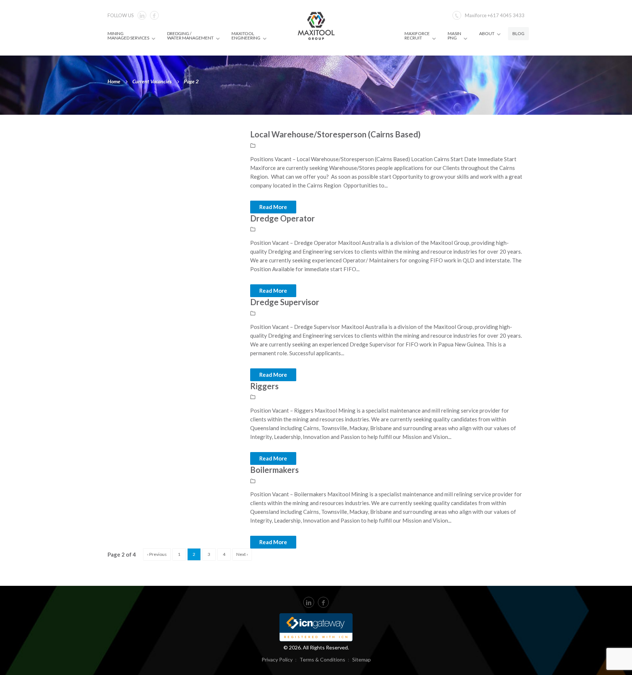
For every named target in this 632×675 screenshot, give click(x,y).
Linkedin (142, 15)
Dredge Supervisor (284, 302)
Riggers (264, 386)
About (486, 33)
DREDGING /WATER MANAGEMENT (190, 36)
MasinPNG (454, 36)
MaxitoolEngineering (246, 36)
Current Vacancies (152, 81)
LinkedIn (308, 602)
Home (114, 81)
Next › (242, 554)
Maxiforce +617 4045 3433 (494, 15)
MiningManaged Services (128, 36)
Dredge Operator (282, 218)
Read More (273, 207)
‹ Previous (157, 554)
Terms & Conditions (322, 659)
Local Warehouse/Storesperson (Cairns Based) (335, 134)
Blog (518, 33)
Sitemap (361, 659)
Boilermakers (274, 470)
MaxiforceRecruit (417, 36)
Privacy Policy (277, 659)
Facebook (154, 15)
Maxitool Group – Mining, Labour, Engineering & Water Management (316, 25)
